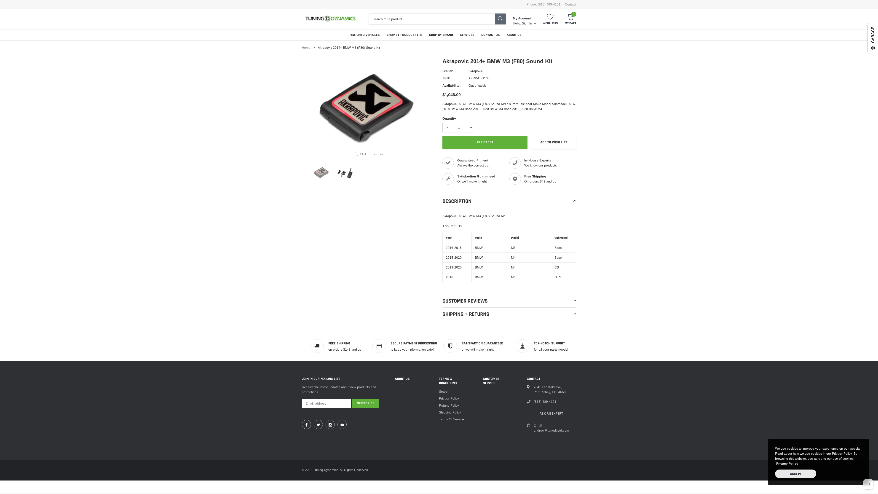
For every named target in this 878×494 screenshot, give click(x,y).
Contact (570, 4)
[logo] (330, 19)
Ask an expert (551, 413)
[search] (500, 18)
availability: (451, 85)
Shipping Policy (450, 412)
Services (467, 34)
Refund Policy (449, 405)
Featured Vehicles (365, 34)
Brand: (447, 71)
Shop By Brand (441, 34)
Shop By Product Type (404, 34)
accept (795, 474)
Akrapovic (475, 71)
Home (306, 47)
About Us (514, 34)
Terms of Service (451, 419)
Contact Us (490, 34)
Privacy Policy (449, 398)
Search (444, 391)
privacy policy (787, 463)
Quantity (449, 118)
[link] (321, 172)
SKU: (446, 78)
